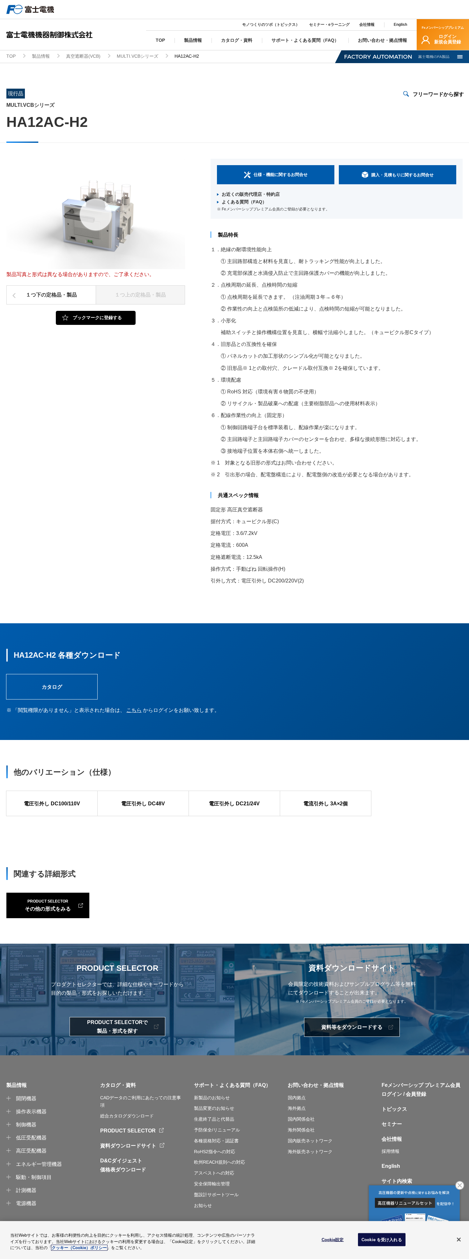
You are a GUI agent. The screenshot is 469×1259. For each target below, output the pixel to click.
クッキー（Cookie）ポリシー (79, 1247)
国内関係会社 (301, 1119)
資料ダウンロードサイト (128, 1145)
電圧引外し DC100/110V (52, 803)
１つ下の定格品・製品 (51, 294)
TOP (11, 56)
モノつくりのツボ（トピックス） (271, 24)
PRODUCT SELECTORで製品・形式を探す (117, 1027)
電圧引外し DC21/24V (234, 803)
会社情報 (367, 24)
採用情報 (390, 1151)
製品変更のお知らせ (214, 1108)
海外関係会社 (301, 1129)
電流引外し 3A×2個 (325, 803)
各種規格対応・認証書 (216, 1140)
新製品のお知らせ (212, 1097)
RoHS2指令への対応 (214, 1151)
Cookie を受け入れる (381, 1239)
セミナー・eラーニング (329, 24)
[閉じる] (459, 1240)
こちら (134, 710)
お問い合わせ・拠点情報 (316, 1085)
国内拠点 (297, 1097)
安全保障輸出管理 (212, 1183)
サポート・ (207, 1085)
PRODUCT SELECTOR (128, 1130)
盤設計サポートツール (216, 1194)
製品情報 (41, 56)
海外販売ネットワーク (310, 1151)
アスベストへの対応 (214, 1172)
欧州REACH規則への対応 (219, 1162)
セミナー (392, 1124)
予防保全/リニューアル (217, 1129)
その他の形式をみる (48, 905)
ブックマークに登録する (97, 317)
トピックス (394, 1109)
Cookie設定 (333, 1239)
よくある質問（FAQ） (244, 201)
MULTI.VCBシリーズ (137, 56)
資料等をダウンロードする (352, 1027)
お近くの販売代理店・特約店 (251, 194)
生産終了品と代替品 (214, 1119)
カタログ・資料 (118, 1085)
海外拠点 (297, 1108)
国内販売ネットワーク (310, 1140)
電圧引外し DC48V (143, 803)
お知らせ (203, 1205)
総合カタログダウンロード (127, 1115)
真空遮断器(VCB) (83, 56)
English (400, 24)
